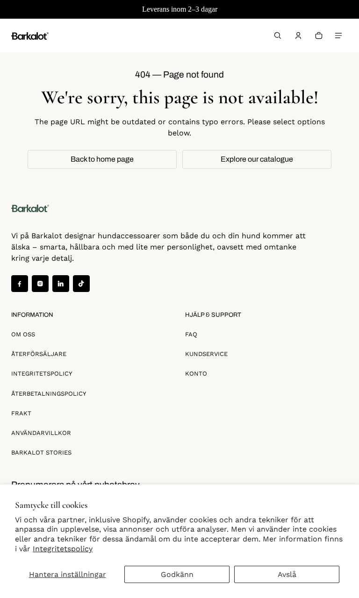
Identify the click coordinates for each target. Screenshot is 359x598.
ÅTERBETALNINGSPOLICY (48, 393)
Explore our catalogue (257, 159)
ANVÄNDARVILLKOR (41, 432)
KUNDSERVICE (206, 353)
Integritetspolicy (63, 548)
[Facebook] (19, 283)
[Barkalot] (30, 35)
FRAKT (21, 413)
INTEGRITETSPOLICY (41, 373)
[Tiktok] (81, 283)
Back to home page (102, 159)
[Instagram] (40, 283)
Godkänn (177, 574)
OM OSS (23, 334)
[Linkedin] (60, 283)
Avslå (287, 574)
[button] (277, 35)
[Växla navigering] (338, 35)
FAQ (191, 334)
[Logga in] (298, 35)
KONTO (196, 373)
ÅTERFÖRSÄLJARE (38, 353)
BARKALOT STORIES (41, 452)
